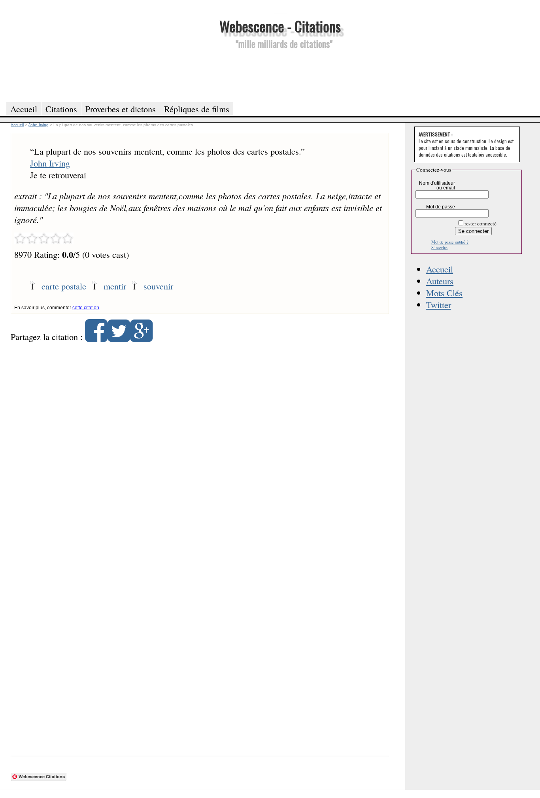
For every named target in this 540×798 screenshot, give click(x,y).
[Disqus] (200, 450)
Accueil (439, 269)
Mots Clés (444, 293)
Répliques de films (196, 109)
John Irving (50, 163)
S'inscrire (439, 247)
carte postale (64, 286)
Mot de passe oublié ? (449, 242)
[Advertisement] (280, 74)
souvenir (158, 286)
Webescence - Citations (280, 25)
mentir (115, 286)
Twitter (438, 304)
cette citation (85, 307)
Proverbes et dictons (120, 109)
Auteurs (439, 281)
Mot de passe (440, 206)
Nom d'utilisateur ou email (437, 185)
